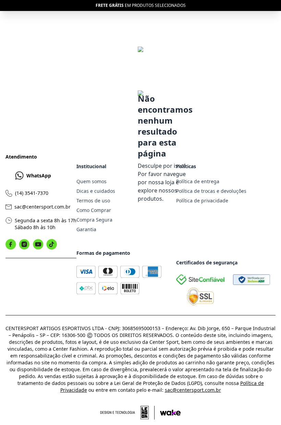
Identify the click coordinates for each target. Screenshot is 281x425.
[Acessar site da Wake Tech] (170, 413)
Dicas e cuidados (95, 191)
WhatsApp (38, 175)
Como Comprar (93, 210)
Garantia (86, 229)
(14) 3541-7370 (31, 193)
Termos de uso (93, 200)
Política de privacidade (202, 200)
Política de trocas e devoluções (211, 191)
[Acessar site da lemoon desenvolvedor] (127, 413)
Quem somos (91, 181)
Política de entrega (197, 181)
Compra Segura (94, 219)
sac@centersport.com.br (42, 206)
